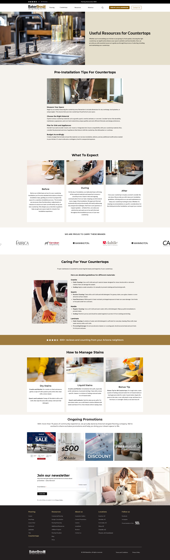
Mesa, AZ (101, 526)
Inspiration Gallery (80, 516)
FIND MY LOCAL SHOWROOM (119, 7)
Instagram (125, 519)
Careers (77, 523)
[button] (53, 8)
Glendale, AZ (102, 519)
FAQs (53, 539)
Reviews (77, 529)
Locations (78, 526)
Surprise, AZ (101, 516)
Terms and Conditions (122, 552)
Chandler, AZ (102, 529)
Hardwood (31, 526)
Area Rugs (31, 519)
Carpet (30, 516)
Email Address (41, 487)
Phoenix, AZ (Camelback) (105, 533)
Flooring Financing (57, 523)
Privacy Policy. (59, 500)
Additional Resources (58, 526)
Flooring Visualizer (57, 533)
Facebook (124, 516)
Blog (53, 536)
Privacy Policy (136, 552)
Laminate (31, 529)
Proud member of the (128, 523)
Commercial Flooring (57, 516)
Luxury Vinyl (31, 523)
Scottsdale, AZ (102, 523)
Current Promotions (80, 519)
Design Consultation (57, 519)
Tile (29, 533)
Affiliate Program (56, 529)
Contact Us (136, 8)
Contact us (78, 533)
